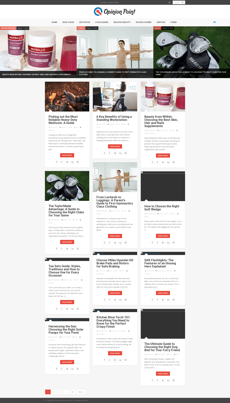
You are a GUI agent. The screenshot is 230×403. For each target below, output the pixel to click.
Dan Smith (54, 127)
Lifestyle (51, 283)
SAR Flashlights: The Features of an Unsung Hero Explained (160, 263)
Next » (80, 392)
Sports (83, 28)
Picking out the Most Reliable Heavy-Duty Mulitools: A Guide (63, 120)
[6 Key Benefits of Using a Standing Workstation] (115, 96)
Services (161, 22)
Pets (177, 354)
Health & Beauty (122, 22)
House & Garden (143, 22)
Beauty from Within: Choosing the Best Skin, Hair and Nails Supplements (161, 121)
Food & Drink (101, 22)
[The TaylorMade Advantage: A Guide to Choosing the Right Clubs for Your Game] (117, 52)
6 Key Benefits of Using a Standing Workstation (114, 118)
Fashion (6, 28)
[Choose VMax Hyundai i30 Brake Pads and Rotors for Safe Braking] (99, 253)
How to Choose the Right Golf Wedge (175, 59)
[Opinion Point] (115, 11)
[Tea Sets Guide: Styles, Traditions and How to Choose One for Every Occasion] (49, 259)
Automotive (100, 274)
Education (84, 22)
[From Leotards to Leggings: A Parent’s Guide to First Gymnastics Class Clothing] (115, 177)
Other (173, 22)
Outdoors (52, 130)
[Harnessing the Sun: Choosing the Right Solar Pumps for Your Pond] (53, 319)
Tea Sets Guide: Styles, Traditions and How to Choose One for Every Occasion (65, 270)
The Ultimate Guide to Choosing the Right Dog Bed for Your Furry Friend (162, 347)
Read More (67, 155)
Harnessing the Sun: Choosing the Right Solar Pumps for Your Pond (66, 329)
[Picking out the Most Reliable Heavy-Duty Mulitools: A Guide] (67, 96)
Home (54, 22)
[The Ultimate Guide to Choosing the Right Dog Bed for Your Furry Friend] (163, 323)
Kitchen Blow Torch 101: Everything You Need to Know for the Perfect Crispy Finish (113, 321)
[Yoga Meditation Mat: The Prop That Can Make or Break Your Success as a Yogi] (214, 22)
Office (98, 127)
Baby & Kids (68, 22)
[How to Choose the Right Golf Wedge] (163, 186)
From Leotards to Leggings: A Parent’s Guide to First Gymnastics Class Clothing (114, 201)
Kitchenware (100, 334)
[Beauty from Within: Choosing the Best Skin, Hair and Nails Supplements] (163, 96)
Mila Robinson (151, 130)
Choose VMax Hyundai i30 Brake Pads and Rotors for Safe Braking (114, 263)
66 (72, 392)
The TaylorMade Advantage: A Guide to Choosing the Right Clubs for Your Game (66, 210)
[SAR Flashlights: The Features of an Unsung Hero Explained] (150, 253)
